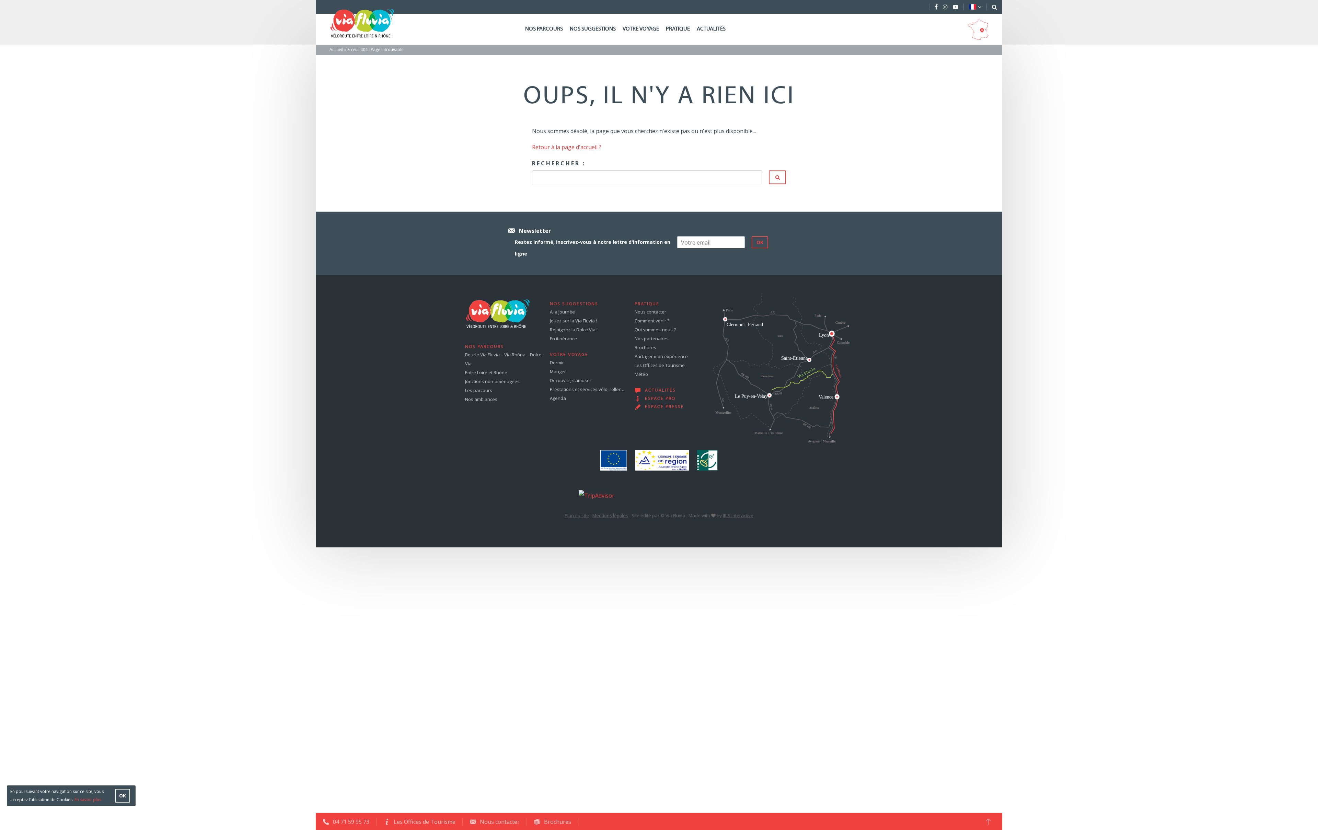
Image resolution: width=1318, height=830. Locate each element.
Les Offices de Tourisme (660, 365)
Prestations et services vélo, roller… (587, 389)
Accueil (336, 49)
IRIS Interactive (738, 515)
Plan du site (577, 515)
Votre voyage (641, 29)
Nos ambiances (481, 399)
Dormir (557, 362)
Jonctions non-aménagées (492, 381)
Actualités (711, 29)
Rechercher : (559, 163)
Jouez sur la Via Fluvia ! (573, 321)
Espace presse (664, 407)
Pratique (678, 29)
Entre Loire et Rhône (486, 372)
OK (122, 795)
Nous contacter (650, 312)
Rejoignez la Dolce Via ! (574, 330)
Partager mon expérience (661, 356)
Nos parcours (544, 29)
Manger (558, 371)
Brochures (645, 347)
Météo (641, 374)
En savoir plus (87, 800)
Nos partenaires (652, 338)
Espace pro (660, 398)
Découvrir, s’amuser (570, 380)
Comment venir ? (652, 321)
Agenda (558, 398)
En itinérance (563, 338)
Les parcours (478, 390)
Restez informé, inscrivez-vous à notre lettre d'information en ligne (592, 248)
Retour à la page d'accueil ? (566, 147)
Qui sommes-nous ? (655, 330)
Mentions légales (610, 515)
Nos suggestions (593, 29)
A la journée (562, 312)
